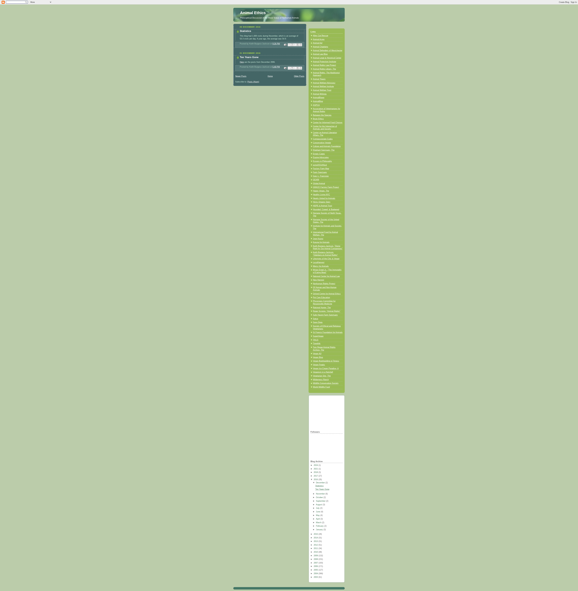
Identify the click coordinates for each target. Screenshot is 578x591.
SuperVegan (318, 336)
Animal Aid (317, 43)
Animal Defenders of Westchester (327, 50)
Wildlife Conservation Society (326, 383)
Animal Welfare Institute (323, 86)
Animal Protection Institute (324, 62)
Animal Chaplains (320, 47)
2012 (316, 545)
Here (242, 62)
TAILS (315, 340)
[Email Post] (285, 45)
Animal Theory (319, 79)
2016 (316, 479)
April (318, 519)
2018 (316, 472)
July (318, 508)
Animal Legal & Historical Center (327, 58)
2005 (316, 570)
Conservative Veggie (322, 143)
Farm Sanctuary (320, 172)
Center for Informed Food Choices (327, 123)
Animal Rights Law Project (324, 65)
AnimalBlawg (318, 98)
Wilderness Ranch (321, 380)
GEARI (316, 180)
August (319, 505)
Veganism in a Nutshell (323, 372)
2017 (316, 476)
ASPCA (316, 105)
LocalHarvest (318, 262)
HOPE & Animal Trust (322, 206)
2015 (316, 534)
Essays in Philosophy (322, 161)
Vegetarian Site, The (322, 376)
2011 (316, 548)
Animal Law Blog (320, 54)
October (319, 497)
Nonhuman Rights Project (324, 284)
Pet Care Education (321, 297)
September (321, 501)
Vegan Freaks (319, 365)
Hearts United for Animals (324, 198)
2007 (316, 563)
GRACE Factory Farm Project (326, 187)
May (318, 515)
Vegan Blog (318, 357)
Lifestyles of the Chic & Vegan (326, 259)
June (318, 512)
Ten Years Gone (249, 57)
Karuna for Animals (321, 242)
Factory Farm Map (321, 169)
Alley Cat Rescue (320, 36)
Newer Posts (240, 76)
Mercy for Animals (321, 266)
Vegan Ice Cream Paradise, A (326, 368)
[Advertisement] (326, 413)
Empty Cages (319, 154)
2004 (316, 573)
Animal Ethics (253, 13)
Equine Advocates (321, 157)
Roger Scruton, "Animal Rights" (326, 311)
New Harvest (318, 280)
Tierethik (316, 344)
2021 (316, 469)
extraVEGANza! (320, 165)
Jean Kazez (318, 239)
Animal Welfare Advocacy (324, 83)
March (319, 523)
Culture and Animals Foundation (327, 146)
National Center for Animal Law (326, 276)
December (320, 483)
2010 (316, 552)
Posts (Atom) (253, 82)
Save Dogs (318, 322)
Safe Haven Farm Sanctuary (325, 315)
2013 (316, 541)
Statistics (245, 31)
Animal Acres (319, 39)
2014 (316, 538)
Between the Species (322, 115)
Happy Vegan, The (321, 191)
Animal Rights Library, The (324, 69)
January (319, 530)
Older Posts (299, 76)
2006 (316, 566)
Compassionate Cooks (323, 139)
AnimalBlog (318, 101)
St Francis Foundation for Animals (328, 332)
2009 (316, 556)
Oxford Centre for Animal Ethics (327, 294)
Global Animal (319, 183)
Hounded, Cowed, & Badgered (326, 209)
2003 (316, 577)
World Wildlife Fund (321, 387)
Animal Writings (320, 94)
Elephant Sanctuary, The (323, 150)
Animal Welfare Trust (322, 90)
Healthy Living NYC (321, 195)
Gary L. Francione (321, 176)
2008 (316, 559)
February (320, 526)
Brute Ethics (318, 119)
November (320, 494)
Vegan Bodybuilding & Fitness (326, 361)
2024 (316, 465)
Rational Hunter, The (322, 308)
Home (270, 76)
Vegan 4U (317, 354)
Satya (315, 319)
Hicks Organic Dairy (321, 202)
